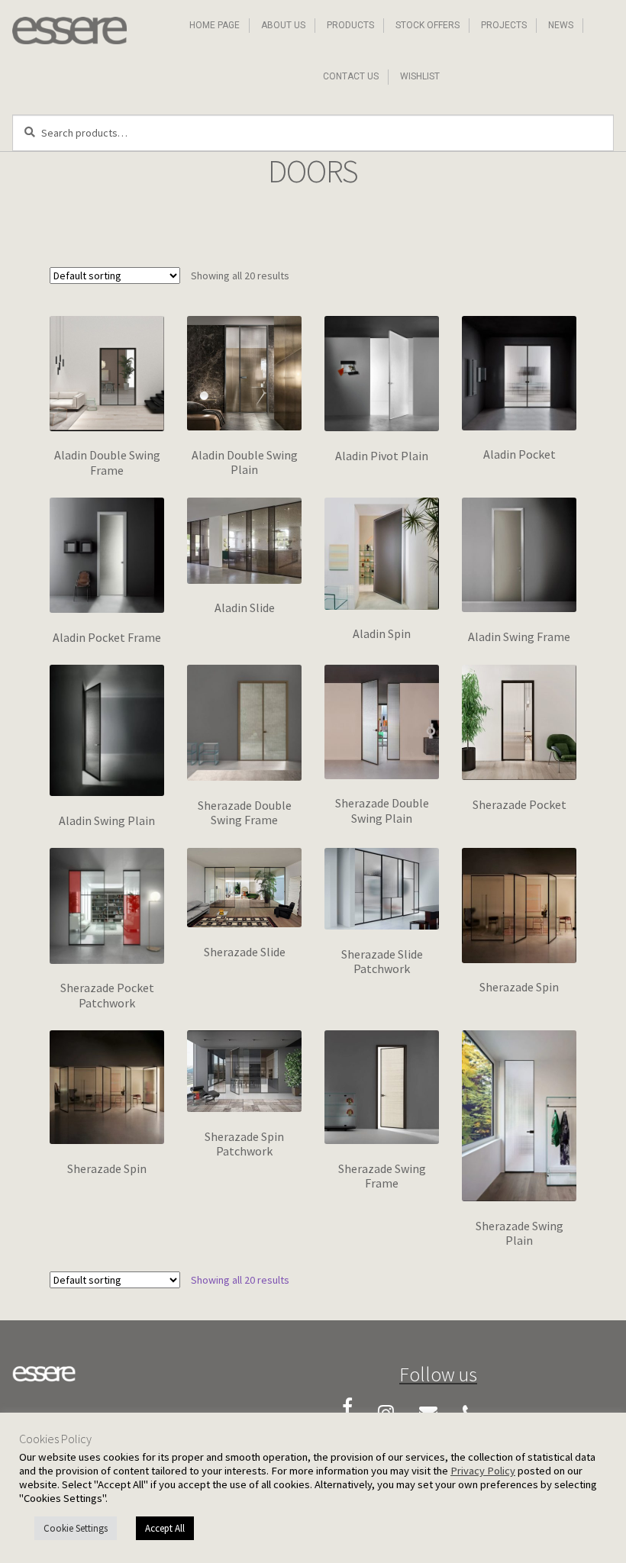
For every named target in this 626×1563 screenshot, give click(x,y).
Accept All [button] (165, 1528)
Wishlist (420, 76)
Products (350, 25)
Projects (504, 25)
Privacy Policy (482, 1471)
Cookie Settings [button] (76, 1528)
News (560, 25)
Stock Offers (427, 25)
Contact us (351, 76)
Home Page (214, 25)
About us (283, 25)
